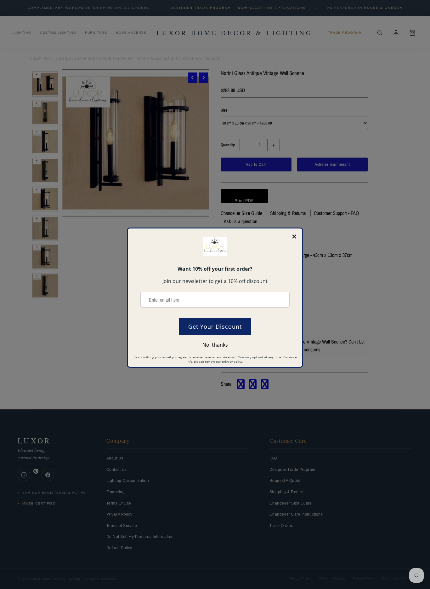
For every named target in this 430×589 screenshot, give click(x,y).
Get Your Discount (215, 326)
